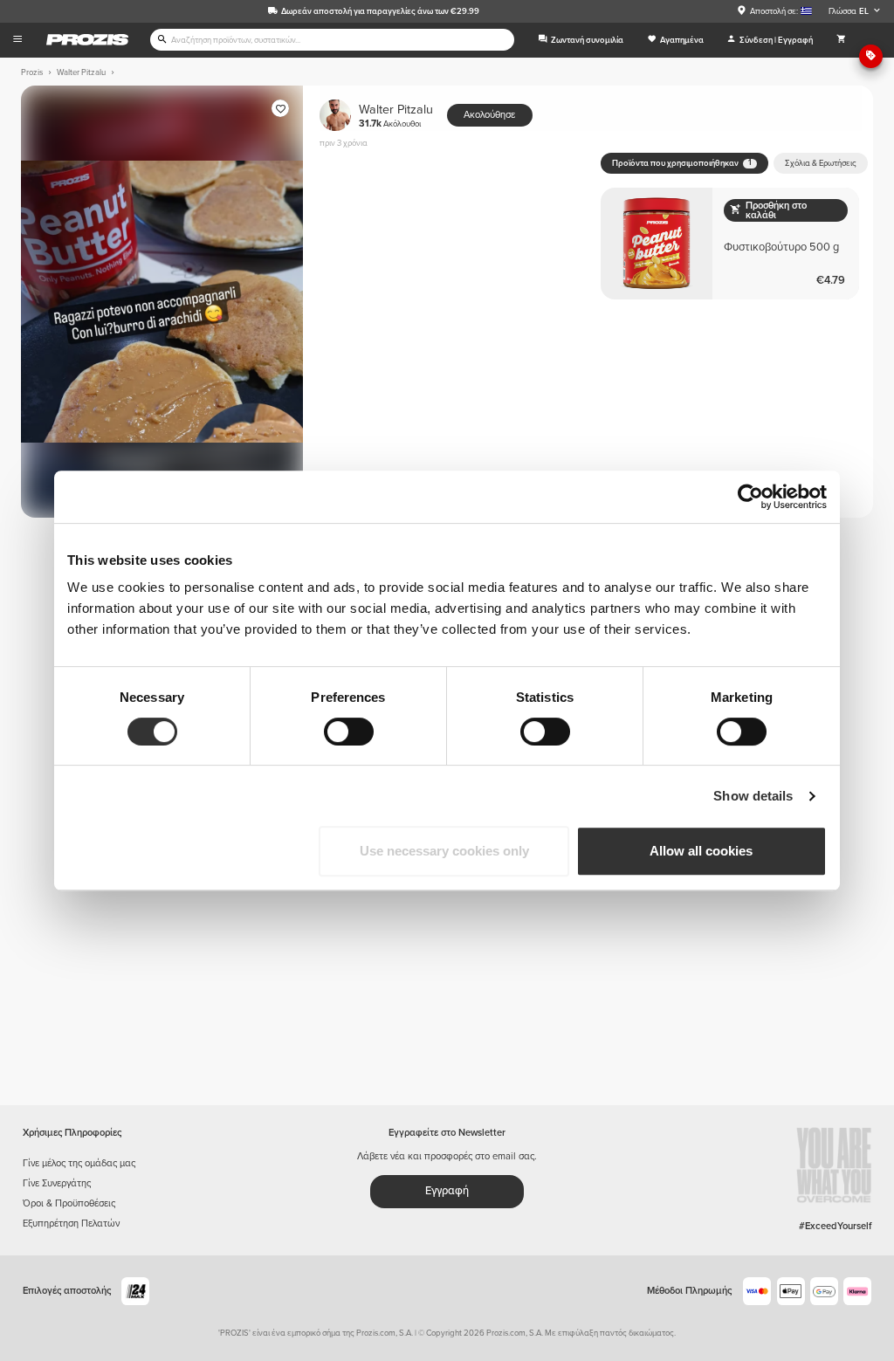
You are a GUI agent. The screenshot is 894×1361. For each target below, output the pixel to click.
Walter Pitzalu (396, 115)
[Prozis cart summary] (841, 40)
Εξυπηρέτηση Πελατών (71, 1223)
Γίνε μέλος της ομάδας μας (79, 1163)
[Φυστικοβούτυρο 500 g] (730, 243)
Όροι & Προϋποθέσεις (69, 1203)
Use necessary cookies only (444, 850)
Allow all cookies (701, 850)
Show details (753, 795)
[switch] (349, 732)
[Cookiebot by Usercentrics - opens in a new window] (750, 497)
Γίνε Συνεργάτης (57, 1183)
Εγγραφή (447, 1191)
